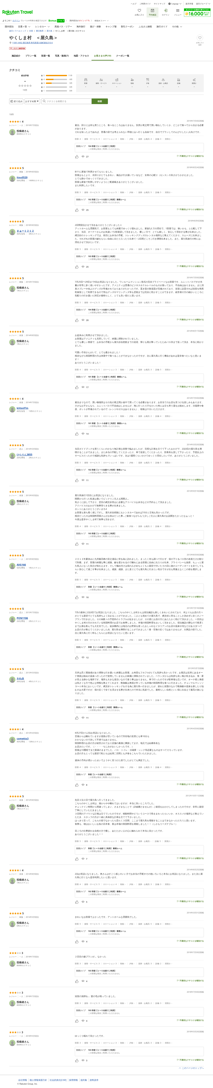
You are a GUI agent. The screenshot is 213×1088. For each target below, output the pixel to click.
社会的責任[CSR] (58, 1080)
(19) (102, 55)
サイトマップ (159, 4)
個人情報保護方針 (38, 1080)
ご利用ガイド (145, 4)
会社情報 (22, 1080)
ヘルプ (133, 4)
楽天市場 (189, 4)
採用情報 (73, 1080)
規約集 (83, 1080)
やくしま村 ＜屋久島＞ (33, 37)
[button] (40, 132)
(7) (62, 55)
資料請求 (94, 1080)
